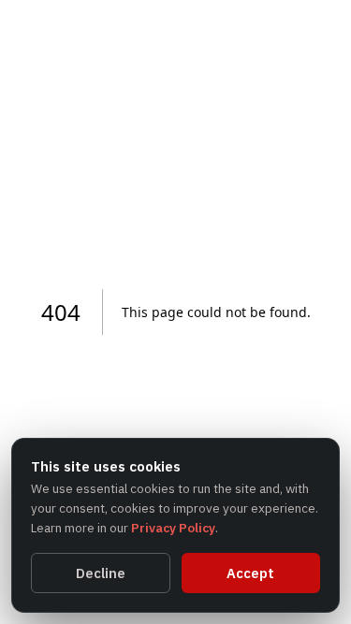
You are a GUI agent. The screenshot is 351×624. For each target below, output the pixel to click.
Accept (250, 573)
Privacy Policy (173, 527)
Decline (100, 573)
